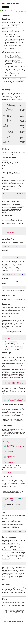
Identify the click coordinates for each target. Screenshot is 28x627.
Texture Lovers (23, 11)
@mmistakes (5, 591)
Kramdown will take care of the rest (13, 484)
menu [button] (7, 7)
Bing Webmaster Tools (18, 210)
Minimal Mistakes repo (14, 35)
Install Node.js (21, 555)
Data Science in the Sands (10, 3)
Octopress (7, 44)
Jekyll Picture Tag (17, 365)
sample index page (7, 320)
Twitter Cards (14, 409)
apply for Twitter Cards (17, 419)
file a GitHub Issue (14, 591)
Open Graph (5, 409)
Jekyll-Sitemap (19, 42)
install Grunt (8, 557)
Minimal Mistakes (6, 623)
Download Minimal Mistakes (12, 55)
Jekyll (19, 22)
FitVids (5, 518)
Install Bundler (8, 39)
